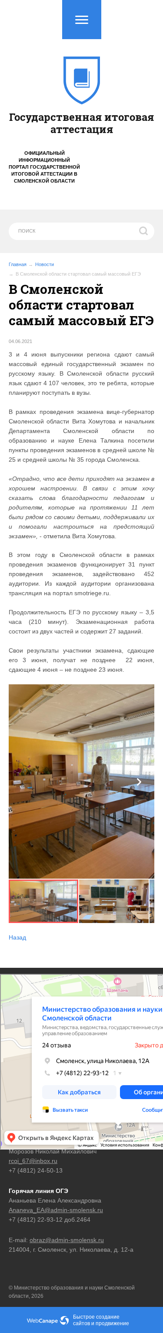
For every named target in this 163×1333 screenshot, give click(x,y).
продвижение (112, 1323)
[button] (139, 782)
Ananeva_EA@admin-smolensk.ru (56, 1209)
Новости (44, 264)
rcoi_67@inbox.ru (33, 1160)
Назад (17, 937)
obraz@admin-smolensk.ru (67, 1239)
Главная (18, 264)
